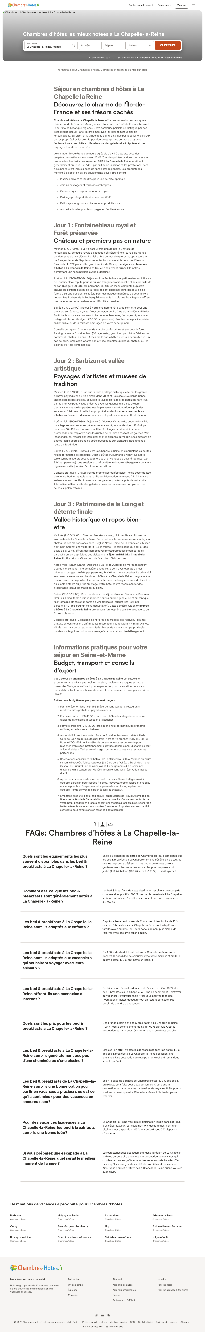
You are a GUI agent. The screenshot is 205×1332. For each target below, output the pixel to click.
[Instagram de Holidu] (96, 1315)
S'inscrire (181, 5)
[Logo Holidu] (23, 5)
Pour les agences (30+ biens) (173, 1290)
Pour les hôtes (165, 1284)
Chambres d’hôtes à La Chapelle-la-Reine (159, 57)
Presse (116, 1295)
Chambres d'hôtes (98, 57)
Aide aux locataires (122, 1284)
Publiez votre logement (141, 5)
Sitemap (184, 1322)
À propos (72, 1290)
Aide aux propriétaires (124, 1290)
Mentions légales (118, 1322)
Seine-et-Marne (126, 57)
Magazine (73, 1295)
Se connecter (165, 5)
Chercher (168, 45)
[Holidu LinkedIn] (102, 1315)
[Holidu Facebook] (109, 1315)
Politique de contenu (166, 1322)
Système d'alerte (114, 1326)
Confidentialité (145, 1322)
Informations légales (92, 1326)
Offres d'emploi (76, 1284)
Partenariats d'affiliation (125, 1300)
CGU (132, 1322)
